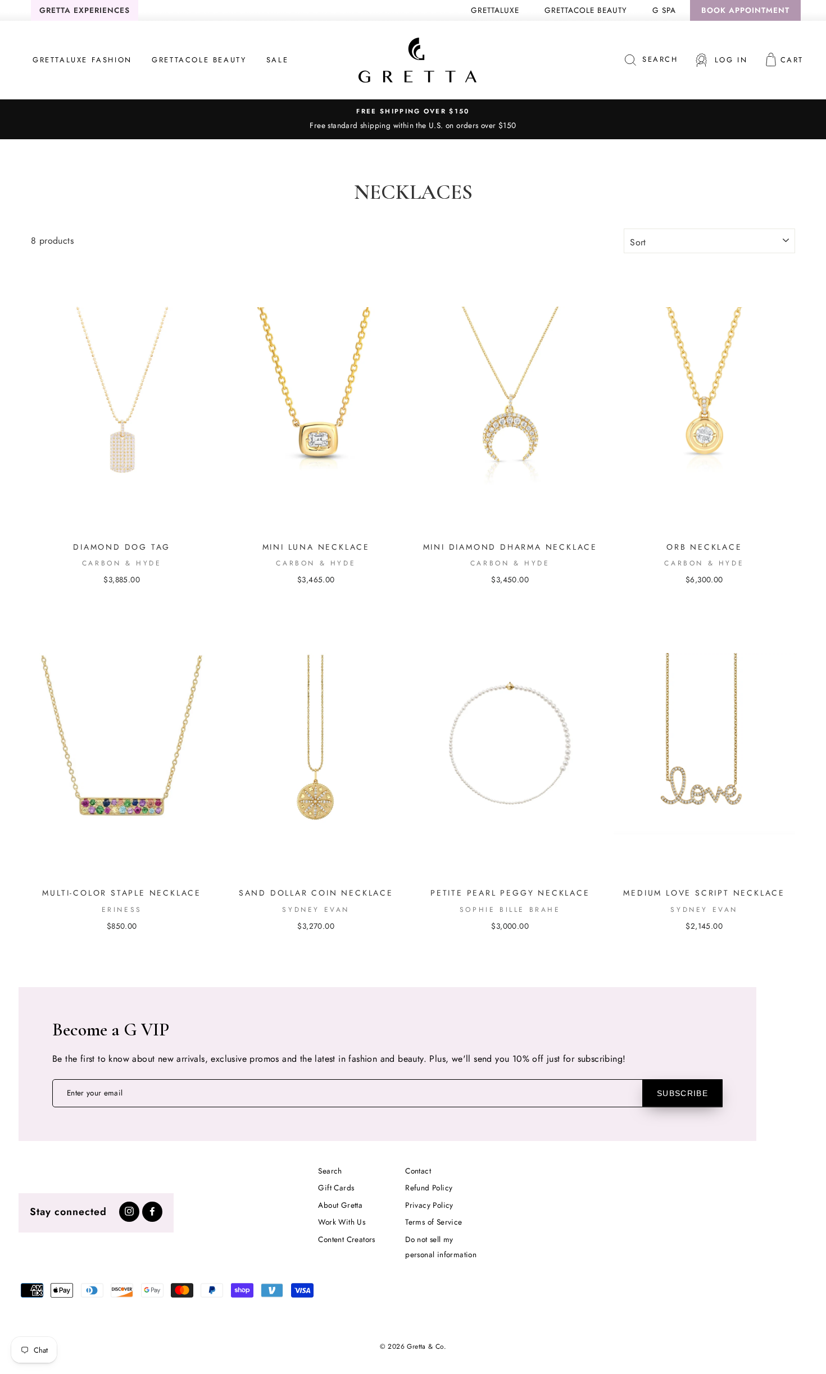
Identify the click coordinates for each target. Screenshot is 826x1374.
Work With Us (341, 1221)
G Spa (664, 10)
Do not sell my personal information (440, 1247)
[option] (413, 119)
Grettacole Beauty (585, 10)
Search (330, 1170)
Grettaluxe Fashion (82, 59)
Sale (277, 59)
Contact (418, 1170)
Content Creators (346, 1239)
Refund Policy (428, 1187)
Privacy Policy (429, 1205)
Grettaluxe (495, 10)
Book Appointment (745, 10)
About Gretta (340, 1205)
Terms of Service (433, 1221)
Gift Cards (336, 1187)
